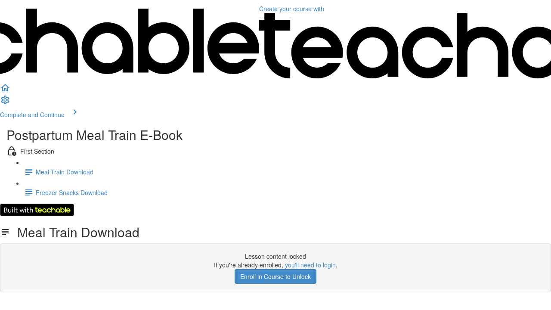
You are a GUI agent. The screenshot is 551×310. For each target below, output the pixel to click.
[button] (5, 90)
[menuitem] (5, 102)
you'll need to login (310, 264)
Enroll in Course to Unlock (275, 276)
